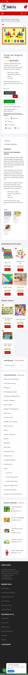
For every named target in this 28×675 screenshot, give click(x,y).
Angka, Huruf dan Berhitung (11, 379)
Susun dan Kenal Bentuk (10, 490)
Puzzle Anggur (7, 230)
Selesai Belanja (5, 601)
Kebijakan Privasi (5, 627)
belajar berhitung (10, 109)
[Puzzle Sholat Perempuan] (8, 213)
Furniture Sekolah (8, 417)
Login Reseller (5, 588)
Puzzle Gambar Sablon (12, 477)
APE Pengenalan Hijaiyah (10, 392)
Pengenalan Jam (8, 455)
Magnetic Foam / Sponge (10, 421)
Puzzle (8, 19)
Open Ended (7, 447)
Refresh (11, 671)
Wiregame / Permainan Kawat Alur (13, 494)
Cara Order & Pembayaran (8, 592)
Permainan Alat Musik (9, 460)
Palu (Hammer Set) (9, 451)
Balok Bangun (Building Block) (12, 396)
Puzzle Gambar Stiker (14, 106)
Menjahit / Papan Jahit (9, 434)
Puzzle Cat (9, 472)
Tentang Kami (5, 618)
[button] (24, 26)
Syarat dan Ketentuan (7, 631)
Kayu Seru (10, 111)
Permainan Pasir (8, 464)
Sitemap (3, 639)
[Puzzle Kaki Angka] (17, 213)
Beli (15, 96)
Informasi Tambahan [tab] (11, 144)
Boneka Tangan (8, 404)
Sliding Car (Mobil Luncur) (11, 485)
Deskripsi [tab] (7, 140)
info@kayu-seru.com (8, 575)
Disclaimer (4, 635)
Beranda (3, 19)
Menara (6, 430)
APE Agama (7, 387)
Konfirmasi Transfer (6, 605)
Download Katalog (6, 609)
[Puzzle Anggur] (8, 227)
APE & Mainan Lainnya (10, 383)
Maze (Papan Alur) (9, 426)
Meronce (6, 438)
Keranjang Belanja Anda (7, 597)
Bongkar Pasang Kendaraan (11, 409)
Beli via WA (10, 101)
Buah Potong (7, 413)
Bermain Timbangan (9, 400)
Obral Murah (7, 443)
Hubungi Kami (5, 622)
